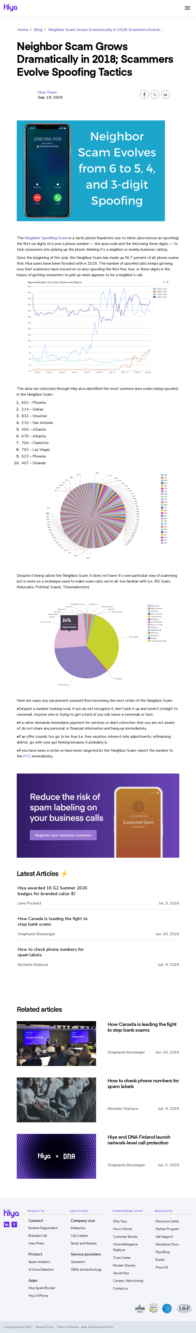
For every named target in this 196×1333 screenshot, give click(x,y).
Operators (78, 1262)
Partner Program (167, 1229)
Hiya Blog (163, 1252)
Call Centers (79, 1236)
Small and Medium (84, 1243)
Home (23, 29)
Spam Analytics (39, 1262)
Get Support (164, 1237)
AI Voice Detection (41, 1270)
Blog (38, 29)
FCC (27, 756)
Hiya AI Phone (38, 1296)
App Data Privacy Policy (97, 1327)
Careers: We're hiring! (128, 1281)
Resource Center (167, 1221)
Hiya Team (47, 92)
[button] (187, 7)
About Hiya (121, 1273)
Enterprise (78, 1228)
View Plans (36, 1243)
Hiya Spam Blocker (41, 1288)
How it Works (122, 1229)
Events (160, 1260)
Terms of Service (67, 1327)
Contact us (120, 1288)
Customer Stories (125, 1237)
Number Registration (43, 1228)
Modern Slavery (124, 1265)
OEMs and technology (86, 1270)
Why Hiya (120, 1221)
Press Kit (162, 1267)
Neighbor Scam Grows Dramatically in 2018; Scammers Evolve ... (106, 29)
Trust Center (122, 1258)
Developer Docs (167, 1244)
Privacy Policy (45, 1327)
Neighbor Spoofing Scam (46, 238)
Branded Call (37, 1236)
